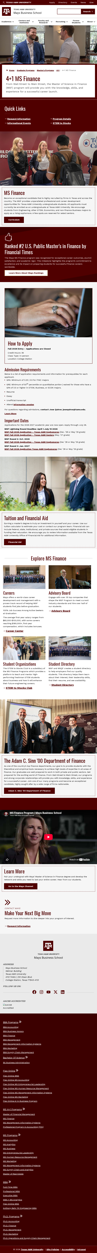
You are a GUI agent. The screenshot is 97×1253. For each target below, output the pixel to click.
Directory (62, 2)
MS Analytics (9, 1144)
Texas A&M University (18, 2)
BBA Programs (10, 1022)
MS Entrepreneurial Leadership (18, 1153)
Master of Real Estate (13, 1174)
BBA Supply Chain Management (18, 1052)
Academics (6, 22)
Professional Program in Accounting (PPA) (23, 1127)
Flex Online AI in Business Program (20, 1101)
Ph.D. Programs (11, 1216)
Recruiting (60, 22)
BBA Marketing (10, 1048)
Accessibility (68, 1249)
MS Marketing (9, 1161)
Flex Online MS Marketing (15, 1097)
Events (74, 2)
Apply (52, 2)
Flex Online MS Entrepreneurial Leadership (24, 1084)
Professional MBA (11, 1191)
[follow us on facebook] (34, 992)
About (90, 22)
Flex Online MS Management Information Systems (27, 1092)
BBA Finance (9, 1035)
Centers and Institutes (24, 22)
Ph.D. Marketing (10, 1234)
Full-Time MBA (10, 1187)
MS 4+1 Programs (12, 1109)
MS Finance (8, 1118)
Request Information (18, 119)
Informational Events (19, 123)
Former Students (76, 22)
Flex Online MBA (11, 1076)
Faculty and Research (43, 22)
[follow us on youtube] (48, 992)
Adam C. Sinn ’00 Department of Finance (29, 791)
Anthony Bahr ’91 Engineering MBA (20, 1208)
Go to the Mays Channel (20, 886)
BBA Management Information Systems (22, 1044)
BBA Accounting (10, 1027)
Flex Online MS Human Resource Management (26, 1088)
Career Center (14, 630)
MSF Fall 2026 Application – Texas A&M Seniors (29, 435)
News (83, 2)
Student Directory (62, 684)
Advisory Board (60, 610)
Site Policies (52, 1249)
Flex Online (9, 1071)
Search (87, 11)
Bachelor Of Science (14, 1057)
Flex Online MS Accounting (16, 1080)
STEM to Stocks (62, 123)
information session (24, 404)
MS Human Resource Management (20, 1157)
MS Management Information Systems (21, 1122)
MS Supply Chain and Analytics (18, 1169)
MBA (5, 1182)
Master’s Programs (45, 70)
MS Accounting (10, 1140)
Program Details (62, 119)
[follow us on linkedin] (62, 992)
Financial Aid (14, 542)
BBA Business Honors (13, 1031)
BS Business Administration (16, 1062)
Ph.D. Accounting (11, 1221)
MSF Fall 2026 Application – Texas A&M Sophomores (32, 432)
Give (91, 2)
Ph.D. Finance (9, 1225)
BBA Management (11, 1040)
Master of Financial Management (19, 1114)
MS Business (9, 1148)
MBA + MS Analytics (12, 1200)
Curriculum (14, 220)
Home (11, 70)
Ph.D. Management (12, 1230)
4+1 (57, 70)
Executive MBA (10, 1195)
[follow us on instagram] (41, 992)
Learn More (10, 413)
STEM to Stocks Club (19, 687)
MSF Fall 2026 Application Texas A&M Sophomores (31, 449)
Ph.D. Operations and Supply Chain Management (26, 1238)
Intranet (81, 1249)
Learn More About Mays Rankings (26, 273)
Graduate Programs (25, 70)
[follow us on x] (55, 992)
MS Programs (10, 1135)
